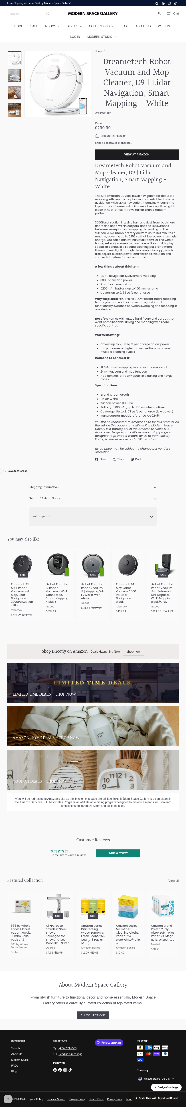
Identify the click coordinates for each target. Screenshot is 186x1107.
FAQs (14, 1065)
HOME (18, 26)
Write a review (118, 853)
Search (15, 1048)
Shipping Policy (77, 1099)
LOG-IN (75, 36)
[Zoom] (58, 84)
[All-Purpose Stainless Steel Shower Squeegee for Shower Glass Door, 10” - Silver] (58, 924)
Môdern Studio (20, 1059)
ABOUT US (143, 26)
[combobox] (29, 13)
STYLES (73, 26)
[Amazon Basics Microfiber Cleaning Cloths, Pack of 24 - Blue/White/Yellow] (128, 924)
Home (99, 51)
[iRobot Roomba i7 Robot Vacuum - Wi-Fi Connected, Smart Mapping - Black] (58, 583)
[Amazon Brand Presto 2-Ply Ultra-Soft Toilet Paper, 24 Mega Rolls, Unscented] (163, 923)
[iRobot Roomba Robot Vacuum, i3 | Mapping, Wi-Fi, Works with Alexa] (93, 581)
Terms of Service (56, 1099)
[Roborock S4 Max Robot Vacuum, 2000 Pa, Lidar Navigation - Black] (128, 583)
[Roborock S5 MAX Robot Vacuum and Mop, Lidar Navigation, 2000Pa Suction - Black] (23, 585)
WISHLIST (165, 26)
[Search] (47, 13)
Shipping (100, 142)
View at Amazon (136, 154)
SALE (34, 26)
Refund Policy (96, 1099)
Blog (14, 1071)
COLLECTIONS (99, 26)
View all (173, 880)
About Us (16, 1053)
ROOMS (51, 26)
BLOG (124, 26)
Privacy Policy (114, 1099)
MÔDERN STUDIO (100, 36)
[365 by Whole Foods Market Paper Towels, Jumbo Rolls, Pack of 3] (23, 924)
